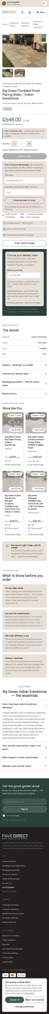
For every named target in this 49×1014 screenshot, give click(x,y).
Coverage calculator (10, 905)
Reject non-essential (35, 1000)
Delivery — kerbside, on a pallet (17, 365)
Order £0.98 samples (11, 879)
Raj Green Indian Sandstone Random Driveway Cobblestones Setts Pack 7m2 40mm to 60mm (13, 503)
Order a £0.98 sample (25, 243)
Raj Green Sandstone (25, 24)
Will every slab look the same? (17, 766)
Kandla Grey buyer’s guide (13, 913)
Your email (9, 175)
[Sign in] (22, 12)
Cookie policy (7, 962)
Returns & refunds (9, 874)
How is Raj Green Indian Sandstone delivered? (19, 706)
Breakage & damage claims (13, 866)
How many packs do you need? (21, 187)
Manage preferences (24, 1006)
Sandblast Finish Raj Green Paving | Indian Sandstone (13, 441)
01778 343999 (8, 887)
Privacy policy (7, 957)
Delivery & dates (9, 861)
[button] (40, 12)
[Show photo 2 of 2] (19, 73)
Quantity (6, 144)
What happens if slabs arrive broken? (20, 757)
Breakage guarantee (15, 303)
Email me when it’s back (24, 200)
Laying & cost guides (10, 909)
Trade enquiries (8, 940)
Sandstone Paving (14, 24)
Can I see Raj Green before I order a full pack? (21, 747)
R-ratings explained (10, 918)
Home (4, 24)
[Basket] (29, 12)
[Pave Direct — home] (9, 12)
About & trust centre (10, 936)
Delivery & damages (32, 303)
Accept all (14, 1000)
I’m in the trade (13, 816)
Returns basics (9, 393)
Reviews (5, 944)
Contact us (6, 883)
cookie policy (29, 993)
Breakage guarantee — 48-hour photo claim (20, 383)
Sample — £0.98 (15, 415)
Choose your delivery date (15, 373)
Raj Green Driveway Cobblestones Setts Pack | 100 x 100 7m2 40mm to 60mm (36, 502)
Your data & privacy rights (12, 949)
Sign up (24, 809)
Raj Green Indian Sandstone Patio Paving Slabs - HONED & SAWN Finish (36, 442)
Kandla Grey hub (9, 922)
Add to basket (24, 156)
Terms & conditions (10, 953)
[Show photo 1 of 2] (7, 73)
